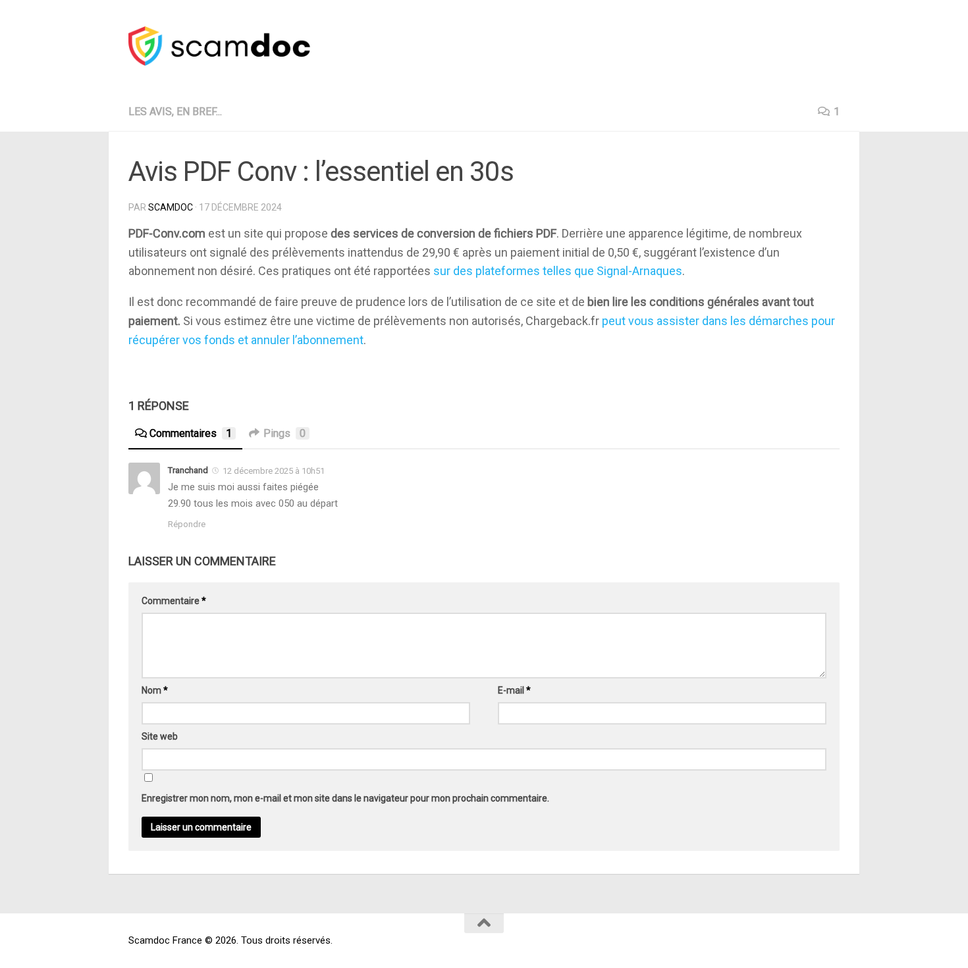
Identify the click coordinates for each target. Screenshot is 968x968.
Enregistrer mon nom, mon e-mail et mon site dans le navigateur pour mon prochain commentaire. (345, 798)
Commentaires (190, 433)
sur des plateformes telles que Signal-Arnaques (557, 271)
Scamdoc (170, 207)
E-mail (514, 690)
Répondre (186, 524)
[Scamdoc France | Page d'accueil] (219, 46)
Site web (160, 736)
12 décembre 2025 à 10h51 (274, 471)
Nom (155, 690)
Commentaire (174, 601)
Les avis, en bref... (175, 111)
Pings (284, 433)
